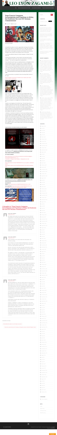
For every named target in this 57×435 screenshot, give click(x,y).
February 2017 (43, 366)
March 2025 (43, 162)
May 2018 (43, 335)
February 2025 (43, 165)
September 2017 (44, 353)
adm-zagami (14, 23)
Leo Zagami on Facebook (36, 7)
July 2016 (43, 381)
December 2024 (44, 169)
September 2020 (44, 275)
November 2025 (44, 145)
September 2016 (44, 376)
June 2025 (43, 156)
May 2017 (43, 361)
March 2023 (43, 212)
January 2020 (43, 292)
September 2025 (44, 149)
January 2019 (43, 318)
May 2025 (43, 158)
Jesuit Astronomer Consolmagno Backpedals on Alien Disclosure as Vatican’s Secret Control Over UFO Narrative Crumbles (46, 35)
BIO (15, 7)
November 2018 (44, 322)
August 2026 (43, 126)
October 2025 (43, 147)
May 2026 (43, 132)
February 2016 (43, 391)
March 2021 (43, 262)
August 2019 (43, 303)
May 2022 (43, 234)
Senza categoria (44, 399)
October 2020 (43, 273)
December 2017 (44, 346)
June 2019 (43, 307)
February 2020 (43, 290)
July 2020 (43, 279)
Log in (41, 406)
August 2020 (43, 277)
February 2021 (43, 264)
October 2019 (43, 299)
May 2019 (43, 309)
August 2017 (43, 355)
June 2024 (43, 182)
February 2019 (43, 316)
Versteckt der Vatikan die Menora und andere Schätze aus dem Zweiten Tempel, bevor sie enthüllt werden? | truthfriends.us (46, 113)
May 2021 (43, 257)
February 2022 (43, 240)
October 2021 (43, 249)
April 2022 (43, 236)
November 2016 (44, 372)
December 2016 (44, 370)
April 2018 (43, 337)
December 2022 (44, 219)
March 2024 (43, 186)
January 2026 (43, 141)
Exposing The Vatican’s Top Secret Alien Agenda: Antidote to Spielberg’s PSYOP (46, 52)
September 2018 (44, 327)
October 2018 (43, 324)
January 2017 (43, 368)
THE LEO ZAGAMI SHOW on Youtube (24, 7)
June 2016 (43, 383)
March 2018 (43, 340)
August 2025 (43, 152)
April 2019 (43, 311)
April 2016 (43, 387)
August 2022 (43, 227)
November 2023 (44, 195)
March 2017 (43, 363)
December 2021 (44, 245)
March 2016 (43, 389)
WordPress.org (42, 412)
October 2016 (43, 374)
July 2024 (43, 180)
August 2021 (43, 251)
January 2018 (43, 344)
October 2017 (43, 350)
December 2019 (44, 294)
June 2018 (43, 333)
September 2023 (44, 199)
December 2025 (44, 143)
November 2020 (44, 270)
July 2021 (43, 253)
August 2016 (43, 378)
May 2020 (43, 283)
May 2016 (43, 385)
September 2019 (44, 301)
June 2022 (43, 232)
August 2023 (43, 201)
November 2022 (44, 221)
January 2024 (43, 190)
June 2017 (43, 359)
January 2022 (43, 242)
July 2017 (43, 357)
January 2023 (43, 216)
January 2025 (43, 167)
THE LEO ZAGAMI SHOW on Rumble (48, 7)
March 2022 (43, 238)
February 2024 (43, 188)
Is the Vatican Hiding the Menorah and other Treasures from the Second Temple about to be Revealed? (46, 117)
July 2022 (43, 229)
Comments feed (43, 410)
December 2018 (44, 320)
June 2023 (43, 206)
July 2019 (43, 305)
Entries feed (42, 408)
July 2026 (43, 128)
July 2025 (43, 154)
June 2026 (43, 130)
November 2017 (44, 348)
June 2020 (43, 281)
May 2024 (43, 184)
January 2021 (43, 266)
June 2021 (43, 255)
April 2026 (43, 134)
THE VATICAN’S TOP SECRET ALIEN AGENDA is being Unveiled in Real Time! (46, 39)
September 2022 (44, 225)
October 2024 (43, 173)
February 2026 (43, 139)
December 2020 (44, 268)
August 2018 (43, 329)
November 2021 (44, 247)
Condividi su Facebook (44, 21)
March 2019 (43, 314)
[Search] (52, 15)
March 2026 (43, 136)
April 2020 (43, 286)
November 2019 (44, 296)
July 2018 (43, 331)
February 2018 (43, 342)
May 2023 (43, 208)
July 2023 (43, 203)
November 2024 (44, 171)
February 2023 (43, 214)
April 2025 (43, 160)
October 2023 (43, 197)
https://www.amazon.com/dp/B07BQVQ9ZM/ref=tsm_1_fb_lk (19, 184)
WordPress (53, 428)
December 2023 (44, 193)
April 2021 (43, 260)
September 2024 (44, 175)
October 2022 (43, 223)
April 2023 (43, 210)
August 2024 (43, 178)
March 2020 (43, 288)
